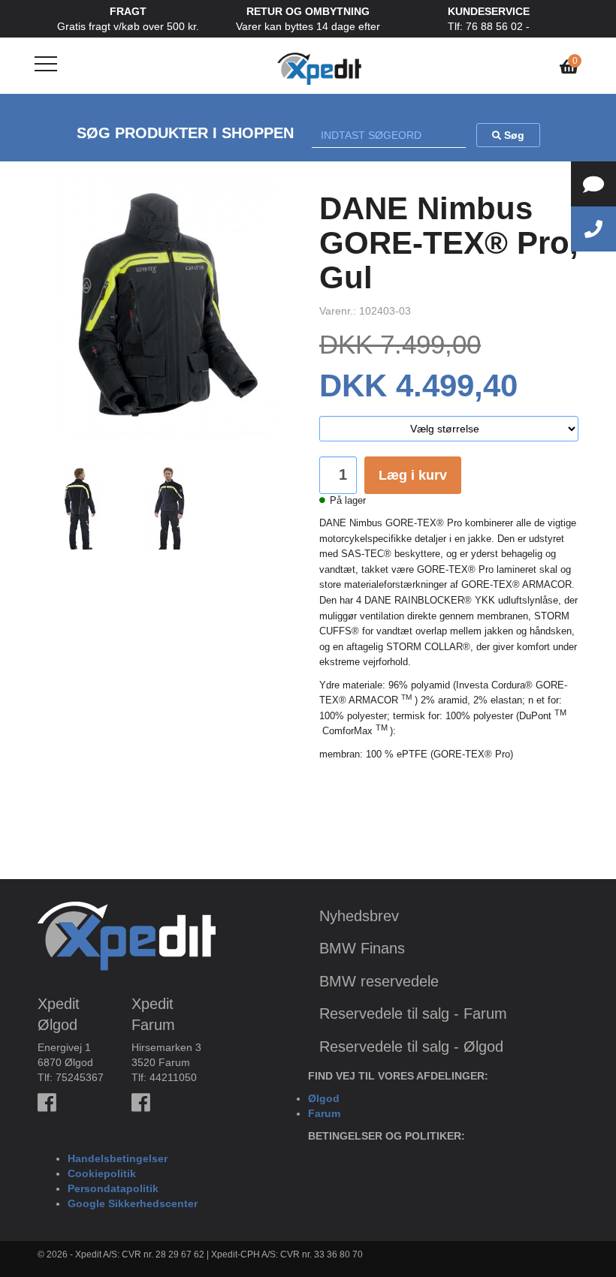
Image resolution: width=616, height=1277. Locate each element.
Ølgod (324, 1098)
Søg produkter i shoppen (185, 133)
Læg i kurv (413, 475)
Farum (324, 1113)
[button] (57, 317)
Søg (512, 135)
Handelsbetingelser (118, 1158)
